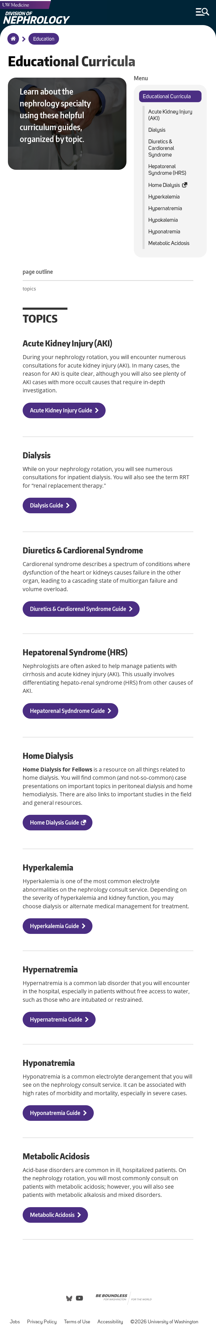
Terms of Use (77, 1322)
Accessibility (110, 1322)
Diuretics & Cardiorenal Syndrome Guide (78, 608)
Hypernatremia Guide (56, 1019)
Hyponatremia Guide (55, 1112)
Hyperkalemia (164, 197)
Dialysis (156, 130)
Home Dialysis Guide (54, 822)
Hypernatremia (165, 208)
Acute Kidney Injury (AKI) (170, 115)
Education (43, 39)
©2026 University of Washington (164, 1322)
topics (29, 288)
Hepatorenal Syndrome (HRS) (167, 170)
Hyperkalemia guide (54, 925)
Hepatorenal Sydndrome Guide (67, 710)
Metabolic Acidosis (168, 243)
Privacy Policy (42, 1322)
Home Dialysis (164, 185)
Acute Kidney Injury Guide (61, 410)
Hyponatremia (164, 232)
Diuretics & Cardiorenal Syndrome (161, 148)
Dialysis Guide (46, 505)
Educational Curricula (167, 97)
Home (12, 42)
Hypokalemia (163, 220)
